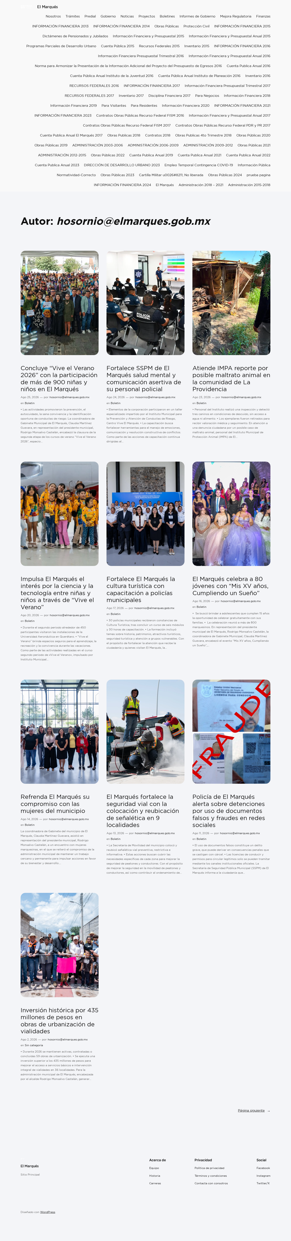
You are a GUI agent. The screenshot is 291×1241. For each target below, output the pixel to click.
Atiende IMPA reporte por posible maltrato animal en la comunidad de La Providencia (231, 379)
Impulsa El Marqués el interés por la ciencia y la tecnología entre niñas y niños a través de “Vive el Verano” (57, 593)
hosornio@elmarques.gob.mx (69, 397)
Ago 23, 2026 (201, 397)
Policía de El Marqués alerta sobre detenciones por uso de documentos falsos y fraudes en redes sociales (228, 811)
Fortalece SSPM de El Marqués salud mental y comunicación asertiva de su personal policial (144, 379)
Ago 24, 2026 (116, 397)
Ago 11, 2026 (200, 833)
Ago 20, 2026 (30, 615)
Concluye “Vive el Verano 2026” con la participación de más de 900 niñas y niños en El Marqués (59, 379)
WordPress (47, 1212)
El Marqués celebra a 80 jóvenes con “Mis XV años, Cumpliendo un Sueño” (230, 586)
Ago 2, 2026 (29, 1039)
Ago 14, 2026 (29, 819)
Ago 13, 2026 (115, 833)
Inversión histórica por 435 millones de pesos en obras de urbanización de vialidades (59, 1021)
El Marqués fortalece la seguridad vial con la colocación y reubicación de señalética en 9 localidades (143, 811)
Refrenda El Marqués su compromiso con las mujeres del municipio (55, 804)
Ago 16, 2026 (201, 601)
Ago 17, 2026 (115, 608)
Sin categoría (34, 1045)
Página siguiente (254, 1110)
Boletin (30, 403)
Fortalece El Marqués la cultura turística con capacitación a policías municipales (141, 589)
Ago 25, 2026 (30, 397)
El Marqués (47, 6)
